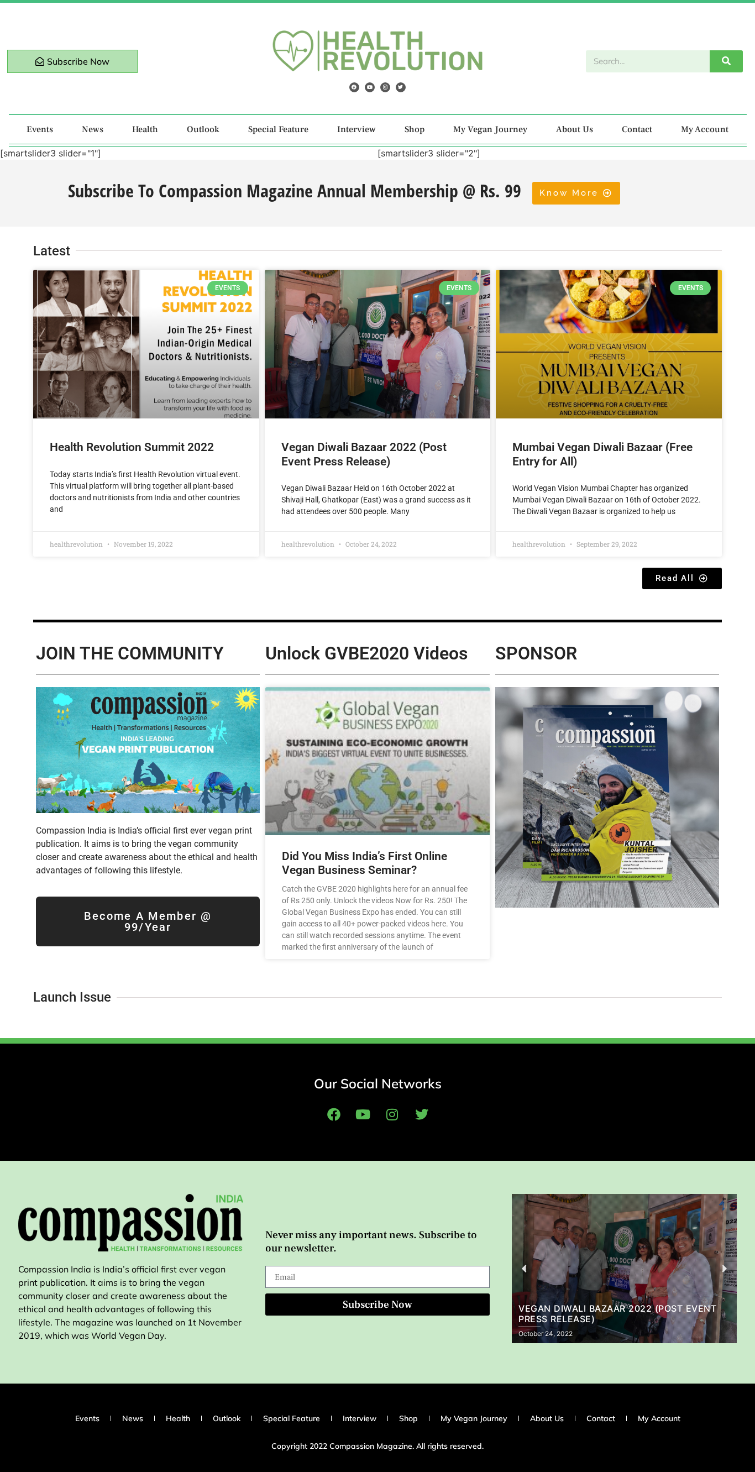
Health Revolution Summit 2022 (132, 447)
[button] (524, 1269)
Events (40, 129)
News (92, 129)
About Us (574, 129)
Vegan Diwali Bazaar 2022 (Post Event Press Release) (364, 454)
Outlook (203, 129)
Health (145, 129)
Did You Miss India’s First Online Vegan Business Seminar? (364, 863)
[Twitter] (401, 87)
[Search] (726, 61)
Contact (637, 129)
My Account (704, 129)
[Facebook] (354, 87)
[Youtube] (370, 87)
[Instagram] (385, 87)
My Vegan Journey (490, 129)
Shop (414, 129)
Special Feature (278, 129)
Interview (356, 129)
